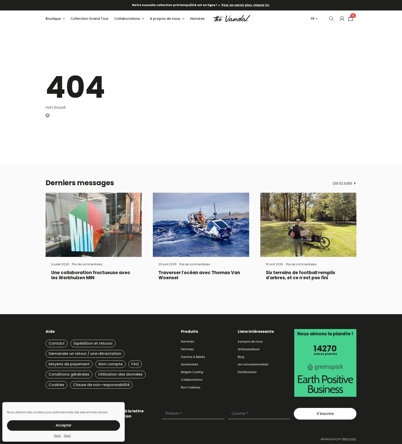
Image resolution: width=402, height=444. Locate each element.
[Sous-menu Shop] (64, 18)
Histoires (197, 18)
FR (313, 18)
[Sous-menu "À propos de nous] (183, 18)
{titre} (57, 436)
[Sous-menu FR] (316, 18)
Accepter (64, 425)
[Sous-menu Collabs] (143, 18)
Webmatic (349, 439)
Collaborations (127, 18)
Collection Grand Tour (89, 18)
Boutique (53, 18)
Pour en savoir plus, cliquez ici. (245, 5)
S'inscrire (325, 413)
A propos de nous (165, 18)
